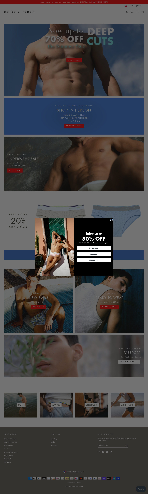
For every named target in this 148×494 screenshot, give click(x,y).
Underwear (93, 260)
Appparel (94, 254)
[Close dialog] (111, 220)
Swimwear (93, 248)
